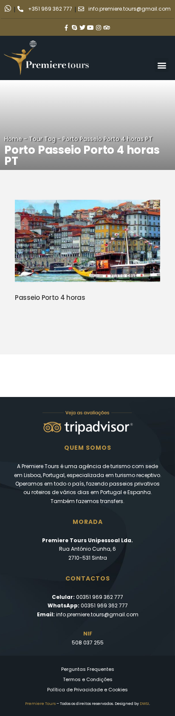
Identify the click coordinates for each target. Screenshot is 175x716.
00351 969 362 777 (99, 597)
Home (13, 139)
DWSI (144, 703)
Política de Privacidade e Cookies (87, 689)
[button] (162, 65)
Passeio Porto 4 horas (50, 297)
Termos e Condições (88, 679)
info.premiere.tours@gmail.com (97, 614)
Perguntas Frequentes (87, 669)
